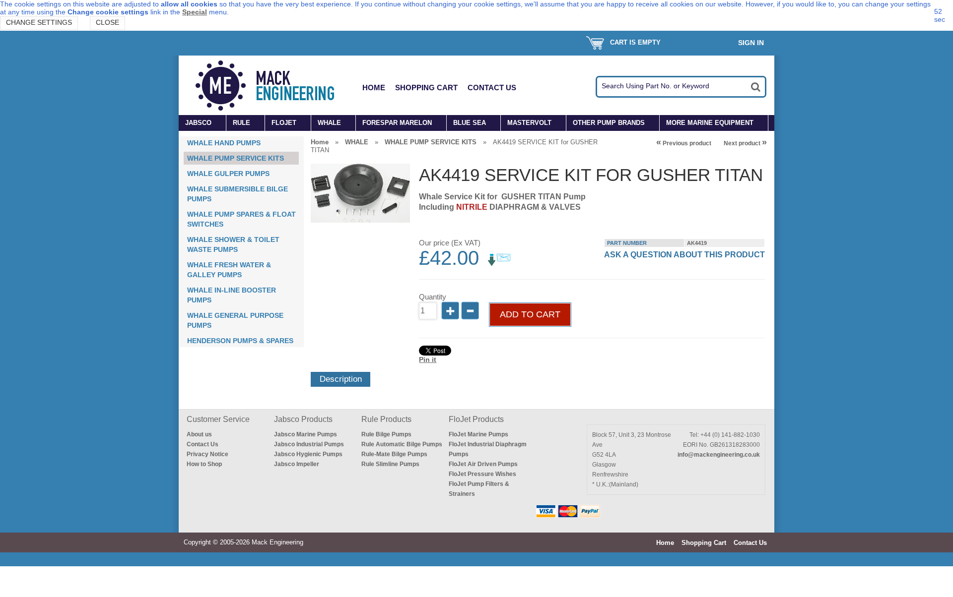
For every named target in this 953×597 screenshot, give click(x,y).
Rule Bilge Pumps (386, 434)
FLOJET (284, 122)
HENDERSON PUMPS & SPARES (240, 341)
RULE (241, 122)
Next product (745, 143)
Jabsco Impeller (296, 464)
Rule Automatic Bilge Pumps (401, 444)
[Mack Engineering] (272, 85)
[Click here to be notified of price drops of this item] (499, 264)
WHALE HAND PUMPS (224, 143)
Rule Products (386, 419)
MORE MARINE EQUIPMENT (709, 122)
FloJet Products (476, 419)
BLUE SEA (469, 122)
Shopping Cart (426, 87)
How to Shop (204, 464)
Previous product (683, 143)
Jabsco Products (303, 419)
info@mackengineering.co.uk (719, 454)
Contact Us (492, 87)
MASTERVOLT (529, 122)
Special (194, 12)
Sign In (751, 43)
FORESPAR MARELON (397, 122)
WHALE (329, 122)
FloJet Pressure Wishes (482, 474)
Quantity (432, 297)
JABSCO (198, 122)
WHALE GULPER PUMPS (228, 174)
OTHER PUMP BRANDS (609, 122)
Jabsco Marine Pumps (305, 434)
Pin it (427, 359)
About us (199, 434)
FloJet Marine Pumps (478, 434)
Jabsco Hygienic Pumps (308, 454)
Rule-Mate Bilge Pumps (394, 454)
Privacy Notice (207, 454)
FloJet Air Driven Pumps (483, 464)
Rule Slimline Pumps (390, 464)
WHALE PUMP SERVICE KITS (235, 158)
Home (373, 87)
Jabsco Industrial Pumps (309, 444)
